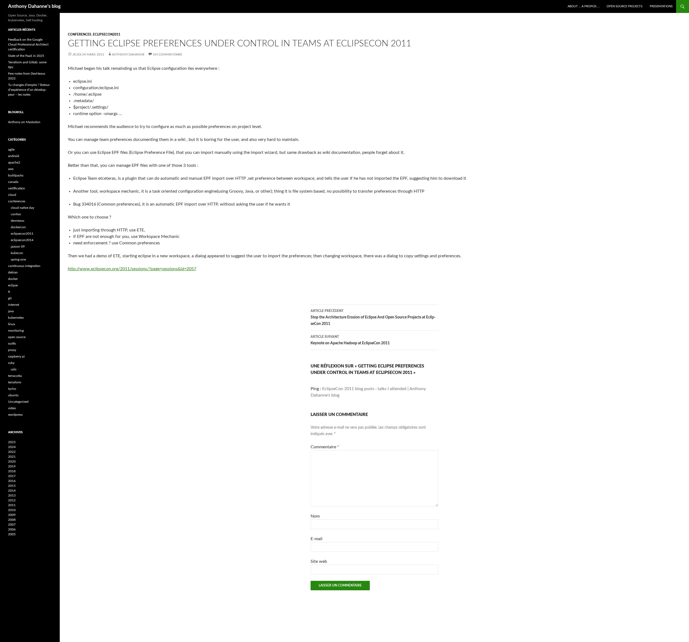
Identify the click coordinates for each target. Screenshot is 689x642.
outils (12, 343)
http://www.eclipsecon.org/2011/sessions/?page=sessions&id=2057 (132, 269)
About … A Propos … (583, 6)
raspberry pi (16, 356)
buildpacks (15, 175)
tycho (12, 388)
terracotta (15, 375)
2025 (12, 442)
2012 (12, 500)
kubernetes (16, 317)
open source (17, 337)
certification (16, 188)
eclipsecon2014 (22, 240)
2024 (12, 447)
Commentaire (325, 447)
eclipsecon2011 (106, 34)
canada (13, 181)
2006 (12, 529)
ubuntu (13, 395)
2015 (12, 485)
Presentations (661, 6)
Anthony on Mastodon (24, 122)
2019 (12, 466)
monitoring (16, 330)
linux (11, 324)
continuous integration (24, 266)
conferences (79, 34)
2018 (12, 471)
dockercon (18, 227)
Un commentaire (167, 54)
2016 (12, 481)
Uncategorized (18, 401)
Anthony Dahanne (128, 54)
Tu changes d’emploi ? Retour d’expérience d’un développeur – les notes (29, 89)
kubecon (17, 253)
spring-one (18, 259)
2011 (12, 505)
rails (13, 369)
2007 (12, 524)
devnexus (17, 220)
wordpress (15, 414)
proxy (12, 350)
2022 (12, 451)
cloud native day (22, 207)
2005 (12, 534)
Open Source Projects (624, 6)
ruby (11, 363)
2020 (12, 461)
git (10, 298)
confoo (16, 214)
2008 (12, 519)
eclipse (13, 285)
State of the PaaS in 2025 (26, 55)
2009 (12, 514)
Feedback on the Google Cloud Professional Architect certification (28, 44)
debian (13, 272)
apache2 (14, 162)
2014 (12, 490)
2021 (12, 456)
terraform (14, 382)
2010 (12, 510)
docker (13, 278)
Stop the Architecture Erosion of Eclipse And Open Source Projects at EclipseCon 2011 (373, 317)
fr (9, 291)
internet (13, 304)
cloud (12, 194)
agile (11, 149)
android (13, 156)
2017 (12, 476)
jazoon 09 (18, 246)
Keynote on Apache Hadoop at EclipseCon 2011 (350, 340)
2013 (12, 495)
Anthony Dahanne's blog (34, 6)
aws (10, 169)
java (11, 311)
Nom (315, 516)
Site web (319, 561)
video (12, 408)
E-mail (316, 539)
